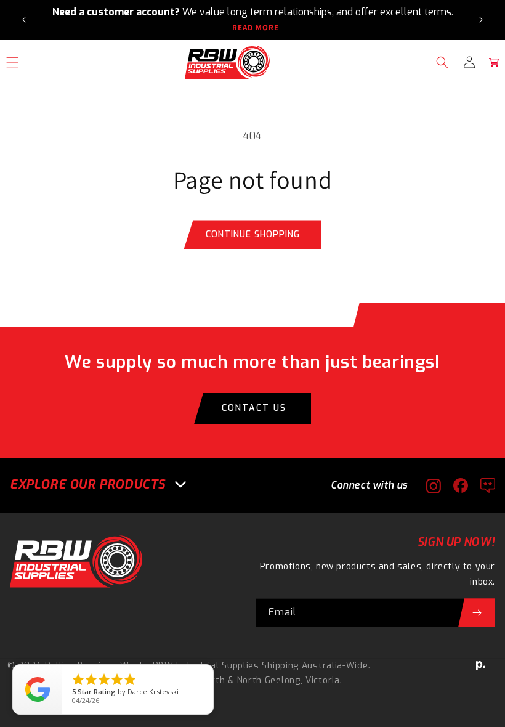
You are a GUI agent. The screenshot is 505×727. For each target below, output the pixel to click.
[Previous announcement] (24, 19)
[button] (442, 62)
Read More (255, 28)
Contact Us (254, 408)
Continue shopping (253, 234)
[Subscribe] (476, 612)
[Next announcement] (481, 19)
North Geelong (269, 680)
